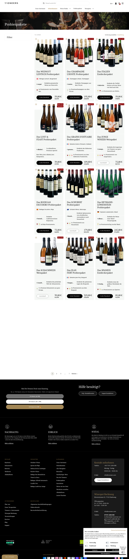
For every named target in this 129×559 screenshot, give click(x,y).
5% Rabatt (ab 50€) (47, 279)
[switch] (123, 552)
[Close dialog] (32, 264)
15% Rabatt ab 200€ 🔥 (47, 290)
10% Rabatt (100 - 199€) (47, 284)
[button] (122, 3)
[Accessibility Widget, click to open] (126, 280)
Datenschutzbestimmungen (118, 530)
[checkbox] (86, 543)
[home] (13, 3)
